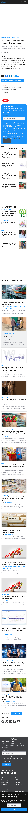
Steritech (7, 437)
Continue (14, 809)
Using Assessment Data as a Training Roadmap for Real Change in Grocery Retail (9, 184)
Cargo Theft (5, 397)
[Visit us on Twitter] (6, 721)
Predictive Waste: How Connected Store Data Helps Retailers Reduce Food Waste (14, 498)
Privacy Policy (16, 138)
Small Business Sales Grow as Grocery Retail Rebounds (13, 597)
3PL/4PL (3, 230)
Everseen (7, 469)
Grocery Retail (16, 37)
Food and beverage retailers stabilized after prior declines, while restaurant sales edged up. (13, 604)
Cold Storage (5, 694)
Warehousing (5, 37)
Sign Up (7, 141)
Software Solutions (7, 429)
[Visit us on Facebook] (2, 721)
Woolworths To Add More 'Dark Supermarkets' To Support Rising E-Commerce (9, 213)
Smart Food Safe (9, 534)
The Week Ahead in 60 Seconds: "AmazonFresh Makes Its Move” (8, 234)
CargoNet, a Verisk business (13, 403)
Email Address (7, 115)
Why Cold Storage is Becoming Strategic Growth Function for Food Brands (12, 697)
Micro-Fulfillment (6, 209)
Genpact (7, 668)
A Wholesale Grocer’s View (8, 223)
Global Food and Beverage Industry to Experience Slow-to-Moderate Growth (13, 563)
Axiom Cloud (8, 634)
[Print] (2, 76)
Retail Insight (8, 502)
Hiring (3, 365)
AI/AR (2, 463)
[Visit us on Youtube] (18, 721)
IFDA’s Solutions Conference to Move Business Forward (12, 303)
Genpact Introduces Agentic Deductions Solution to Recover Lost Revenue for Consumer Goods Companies (13, 664)
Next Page (16, 713)
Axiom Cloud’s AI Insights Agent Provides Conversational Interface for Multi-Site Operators (13, 630)
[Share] (6, 76)
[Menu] (25, 1)
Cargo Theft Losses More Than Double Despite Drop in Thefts (13, 400)
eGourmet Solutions (10, 701)
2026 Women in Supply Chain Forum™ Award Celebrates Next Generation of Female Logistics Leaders (8, 163)
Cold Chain (4, 300)
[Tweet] (14, 76)
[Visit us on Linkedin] (10, 721)
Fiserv (6, 600)
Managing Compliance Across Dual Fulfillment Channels (12, 531)
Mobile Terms (6, 138)
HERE (20, 72)
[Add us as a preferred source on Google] (17, 76)
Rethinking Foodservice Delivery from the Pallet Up (8, 154)
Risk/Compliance (6, 529)
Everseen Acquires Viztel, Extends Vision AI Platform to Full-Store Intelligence (13, 465)
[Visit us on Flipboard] (14, 721)
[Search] (21, 1)
